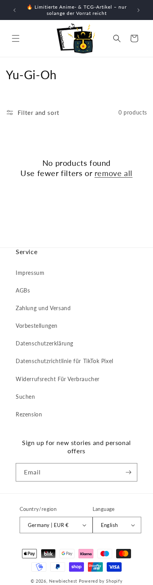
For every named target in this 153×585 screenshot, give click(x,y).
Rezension (29, 414)
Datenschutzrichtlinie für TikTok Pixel (64, 361)
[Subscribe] (128, 472)
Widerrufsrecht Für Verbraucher (58, 379)
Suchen (25, 396)
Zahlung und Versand (43, 308)
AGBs (23, 290)
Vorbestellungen (37, 325)
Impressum (30, 272)
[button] (15, 38)
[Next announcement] (138, 10)
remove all (114, 173)
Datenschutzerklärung (44, 343)
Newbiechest (63, 580)
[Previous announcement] (14, 10)
